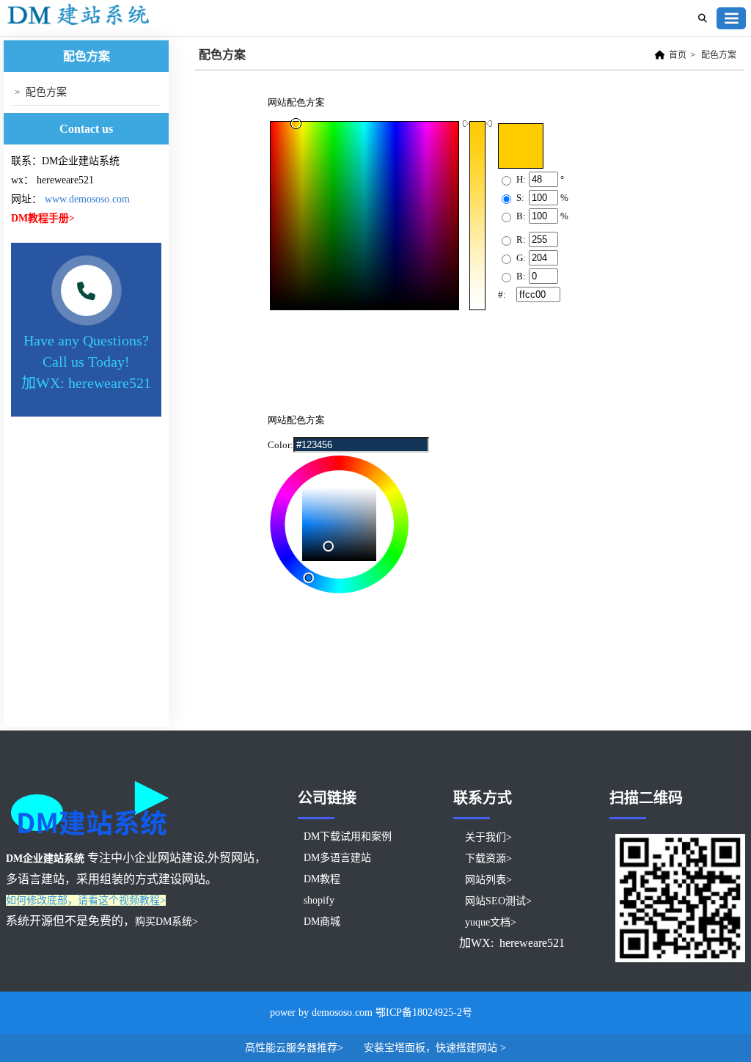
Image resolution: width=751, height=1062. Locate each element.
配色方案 (718, 55)
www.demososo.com (87, 199)
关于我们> (488, 837)
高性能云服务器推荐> (295, 1047)
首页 (677, 55)
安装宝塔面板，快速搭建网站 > (435, 1047)
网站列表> (488, 879)
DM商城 (322, 921)
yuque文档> (490, 922)
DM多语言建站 (337, 857)
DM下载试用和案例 (348, 836)
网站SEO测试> (498, 901)
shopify (319, 900)
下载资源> (488, 858)
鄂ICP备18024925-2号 (424, 1012)
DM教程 (322, 879)
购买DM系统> (166, 921)
